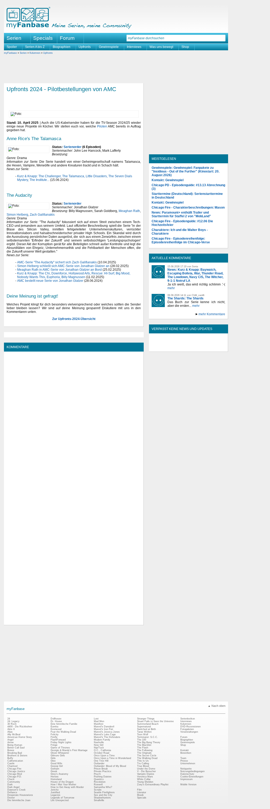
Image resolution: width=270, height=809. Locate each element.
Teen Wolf (142, 734)
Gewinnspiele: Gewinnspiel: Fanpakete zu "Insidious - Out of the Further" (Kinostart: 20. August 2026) (185, 171)
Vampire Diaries (145, 774)
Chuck (11, 779)
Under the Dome (146, 768)
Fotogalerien (187, 729)
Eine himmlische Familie (64, 724)
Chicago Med (14, 774)
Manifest (98, 724)
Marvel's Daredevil (104, 726)
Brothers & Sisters (17, 755)
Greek (54, 771)
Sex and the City (103, 795)
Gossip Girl (57, 766)
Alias (10, 732)
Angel (10, 739)
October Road (101, 753)
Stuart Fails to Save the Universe (155, 721)
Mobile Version (188, 784)
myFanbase (10, 53)
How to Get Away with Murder (67, 787)
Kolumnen (35, 53)
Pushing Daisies (103, 776)
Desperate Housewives (20, 795)
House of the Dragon (62, 782)
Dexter (11, 797)
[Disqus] (74, 420)
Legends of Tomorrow (62, 797)
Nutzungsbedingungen (192, 771)
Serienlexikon (187, 718)
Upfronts (85, 47)
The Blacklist (144, 745)
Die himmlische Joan (18, 800)
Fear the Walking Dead (63, 732)
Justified (55, 792)
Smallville (99, 800)
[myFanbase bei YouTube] (213, 347)
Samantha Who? (103, 787)
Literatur (141, 792)
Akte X (11, 729)
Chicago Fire (14, 768)
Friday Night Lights (61, 742)
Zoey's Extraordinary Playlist (152, 784)
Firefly (54, 737)
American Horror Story (19, 737)
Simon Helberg (17, 214)
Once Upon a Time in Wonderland (112, 758)
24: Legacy (13, 721)
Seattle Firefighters (104, 792)
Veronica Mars (145, 776)
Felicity (55, 734)
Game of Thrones (60, 747)
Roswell (98, 784)
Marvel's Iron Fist (103, 729)
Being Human (14, 745)
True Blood (143, 766)
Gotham (55, 768)
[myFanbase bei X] (188, 347)
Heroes (55, 776)
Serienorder (72, 147)
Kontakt (184, 750)
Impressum (186, 779)
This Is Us (143, 760)
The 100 (141, 739)
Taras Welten (144, 732)
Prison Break (101, 768)
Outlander (99, 763)
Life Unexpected (60, 800)
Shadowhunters (102, 797)
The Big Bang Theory (148, 742)
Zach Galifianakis (42, 214)
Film (139, 789)
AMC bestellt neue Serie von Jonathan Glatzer (50, 281)
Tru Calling (143, 763)
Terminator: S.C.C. (147, 737)
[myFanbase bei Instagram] (201, 347)
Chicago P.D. (14, 776)
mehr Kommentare (212, 314)
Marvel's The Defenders (107, 737)
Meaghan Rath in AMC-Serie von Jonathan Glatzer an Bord (59, 270)
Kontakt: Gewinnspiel (168, 180)
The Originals (144, 753)
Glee (53, 760)
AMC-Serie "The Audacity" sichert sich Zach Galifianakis (57, 262)
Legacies (55, 795)
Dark (10, 784)
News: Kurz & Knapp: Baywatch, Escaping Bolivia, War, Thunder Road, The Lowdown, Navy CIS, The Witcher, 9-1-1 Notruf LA (195, 275)
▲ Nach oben (216, 705)
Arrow (10, 742)
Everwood (56, 729)
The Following (144, 750)
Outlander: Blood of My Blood (110, 766)
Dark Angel (13, 787)
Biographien (61, 47)
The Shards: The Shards (185, 298)
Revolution (99, 782)
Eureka (54, 726)
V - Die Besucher (146, 771)
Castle (11, 763)
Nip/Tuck (99, 747)
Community (13, 782)
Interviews (134, 47)
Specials (43, 38)
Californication (15, 760)
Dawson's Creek (16, 789)
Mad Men (99, 721)
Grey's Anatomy (59, 774)
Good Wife (56, 763)
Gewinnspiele (109, 47)
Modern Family (102, 739)
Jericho (55, 789)
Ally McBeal (13, 734)
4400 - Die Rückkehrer (19, 726)
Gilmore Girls (58, 755)
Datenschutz (187, 774)
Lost (96, 718)
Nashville (99, 742)
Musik (140, 795)
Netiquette (186, 768)
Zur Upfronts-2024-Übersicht (73, 319)
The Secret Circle (146, 755)
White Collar (144, 779)
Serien (23, 53)
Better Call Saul (16, 747)
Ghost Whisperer (60, 753)
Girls (53, 758)
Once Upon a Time (104, 755)
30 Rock (12, 724)
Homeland (56, 779)
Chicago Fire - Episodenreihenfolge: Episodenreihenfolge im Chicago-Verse (181, 240)
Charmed (12, 766)
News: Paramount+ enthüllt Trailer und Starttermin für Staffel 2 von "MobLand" (181, 214)
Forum (67, 38)
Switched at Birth (146, 729)
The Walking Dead (147, 758)
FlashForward (58, 739)
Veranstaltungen (189, 732)
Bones (10, 750)
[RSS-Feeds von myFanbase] (164, 347)
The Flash (142, 747)
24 (8, 718)
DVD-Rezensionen (190, 726)
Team (183, 758)
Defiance (12, 792)
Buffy (10, 758)
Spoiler (12, 47)
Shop (185, 47)
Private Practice (102, 771)
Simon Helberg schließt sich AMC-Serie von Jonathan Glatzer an (63, 266)
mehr (171, 288)
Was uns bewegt (161, 47)
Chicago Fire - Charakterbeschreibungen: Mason (188, 207)
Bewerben (185, 753)
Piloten (102, 126)
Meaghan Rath (129, 211)
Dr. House (56, 721)
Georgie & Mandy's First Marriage (69, 750)
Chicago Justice (16, 771)
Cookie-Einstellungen (191, 776)
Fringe (54, 745)
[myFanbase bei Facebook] (176, 347)
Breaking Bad (14, 753)
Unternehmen (187, 763)
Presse (184, 760)
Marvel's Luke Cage (105, 734)
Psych (97, 774)
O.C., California (102, 750)
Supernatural (144, 726)
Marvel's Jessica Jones (107, 732)
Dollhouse (56, 718)
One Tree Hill (101, 760)
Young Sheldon (145, 782)
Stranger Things (146, 718)
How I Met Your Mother (63, 784)
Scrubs (98, 789)
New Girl (98, 745)
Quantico (99, 779)
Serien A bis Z (35, 47)
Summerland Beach (147, 724)
